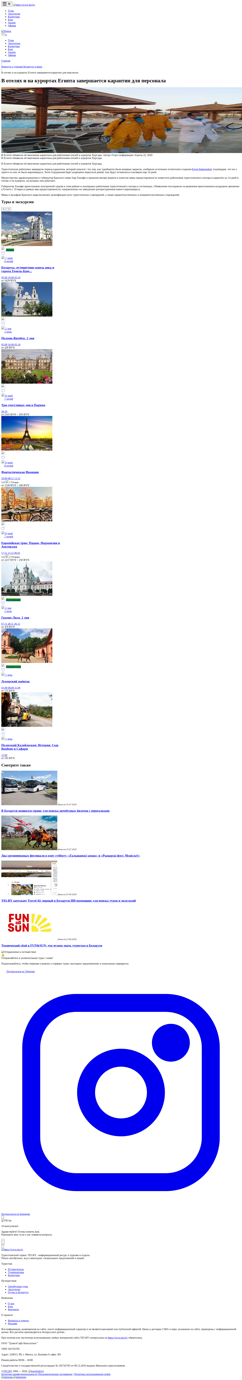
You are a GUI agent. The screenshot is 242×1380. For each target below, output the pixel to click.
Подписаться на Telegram (20, 971)
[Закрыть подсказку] (2, 1217)
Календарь (14, 16)
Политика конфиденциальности (19, 1374)
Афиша (12, 25)
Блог (10, 19)
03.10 (17, 277)
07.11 (4, 623)
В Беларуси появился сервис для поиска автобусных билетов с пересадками (55, 810)
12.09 (4, 755)
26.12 (17, 623)
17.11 (4, 553)
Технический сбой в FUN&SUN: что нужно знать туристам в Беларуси (51, 945)
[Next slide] (9, 209)
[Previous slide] (3, 209)
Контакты (13, 1309)
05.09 (4, 277)
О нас (11, 1303)
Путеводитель (16, 1269)
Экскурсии (14, 13)
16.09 (11, 344)
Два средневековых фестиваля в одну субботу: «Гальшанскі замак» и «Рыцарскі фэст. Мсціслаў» (70, 855)
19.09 (11, 277)
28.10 (4, 411)
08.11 (11, 478)
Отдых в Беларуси (18, 1292)
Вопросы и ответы (18, 1320)
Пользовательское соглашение (55, 1374)
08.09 (11, 687)
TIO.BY (7, 1371)
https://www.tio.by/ (118, 1337)
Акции (12, 22)
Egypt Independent (202, 169)
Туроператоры (16, 1272)
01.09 (4, 687)
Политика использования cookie (92, 1374)
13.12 (17, 478)
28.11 (11, 623)
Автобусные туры (18, 1286)
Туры (11, 10)
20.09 (4, 478)
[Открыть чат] (3, 1242)
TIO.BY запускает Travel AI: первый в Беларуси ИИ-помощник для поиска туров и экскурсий (68, 900)
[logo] (24, 4)
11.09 (17, 687)
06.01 (17, 553)
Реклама (12, 1323)
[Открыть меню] (7, 4)
